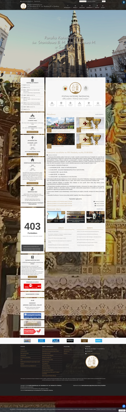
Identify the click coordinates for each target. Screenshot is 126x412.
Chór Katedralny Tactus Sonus (49, 349)
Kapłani (22, 363)
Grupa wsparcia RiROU (47, 370)
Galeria (65, 353)
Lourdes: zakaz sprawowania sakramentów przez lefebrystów (87, 234)
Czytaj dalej (32, 276)
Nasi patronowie (24, 353)
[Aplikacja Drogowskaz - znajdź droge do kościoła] (32, 331)
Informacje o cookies (111, 409)
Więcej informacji (32, 132)
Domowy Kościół (46, 353)
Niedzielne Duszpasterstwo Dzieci (50, 351)
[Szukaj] (104, 1)
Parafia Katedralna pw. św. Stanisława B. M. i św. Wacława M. (39, 6)
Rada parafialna (46, 366)
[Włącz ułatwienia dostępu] (123, 2)
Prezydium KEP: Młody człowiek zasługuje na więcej (57, 238)
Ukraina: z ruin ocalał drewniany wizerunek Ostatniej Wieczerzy (88, 231)
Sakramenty (89, 7)
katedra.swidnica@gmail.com (27, 1)
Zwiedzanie (82, 7)
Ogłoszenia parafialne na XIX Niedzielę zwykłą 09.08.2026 (59, 205)
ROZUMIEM (122, 410)
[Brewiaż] (56, 340)
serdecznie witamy (64, 55)
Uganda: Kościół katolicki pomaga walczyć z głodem (85, 239)
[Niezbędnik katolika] (32, 315)
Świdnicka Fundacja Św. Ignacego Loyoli (30, 361)
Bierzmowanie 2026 (58, 146)
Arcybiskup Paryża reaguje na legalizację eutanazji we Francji (58, 247)
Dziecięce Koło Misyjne (47, 355)
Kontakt (97, 7)
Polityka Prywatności (101, 409)
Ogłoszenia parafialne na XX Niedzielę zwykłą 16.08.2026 (59, 203)
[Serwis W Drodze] (99, 340)
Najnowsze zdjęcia (54, 209)
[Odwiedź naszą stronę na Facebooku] (124, 406)
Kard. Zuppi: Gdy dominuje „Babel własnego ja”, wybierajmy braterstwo (89, 236)
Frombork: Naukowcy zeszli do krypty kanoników (85, 245)
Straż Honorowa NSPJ (47, 359)
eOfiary (103, 7)
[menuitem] (67, 6)
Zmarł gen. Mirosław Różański (53, 231)
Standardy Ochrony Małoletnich (28, 366)
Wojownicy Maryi (46, 368)
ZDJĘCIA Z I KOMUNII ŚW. (90, 130)
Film (21, 359)
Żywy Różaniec (45, 361)
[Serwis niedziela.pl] (70, 340)
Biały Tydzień (85, 146)
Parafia (75, 7)
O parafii (22, 349)
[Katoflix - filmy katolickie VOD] (41, 340)
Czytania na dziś (68, 349)
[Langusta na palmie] (27, 340)
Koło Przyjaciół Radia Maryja (49, 375)
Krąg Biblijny (45, 363)
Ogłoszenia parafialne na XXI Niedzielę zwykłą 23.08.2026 (70, 152)
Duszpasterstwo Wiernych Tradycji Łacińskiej (50, 372)
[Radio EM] (84, 340)
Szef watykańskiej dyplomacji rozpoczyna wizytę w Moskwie (58, 244)
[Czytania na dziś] (32, 323)
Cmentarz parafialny (25, 357)
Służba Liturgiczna (46, 357)
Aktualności (67, 7)
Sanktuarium (23, 351)
